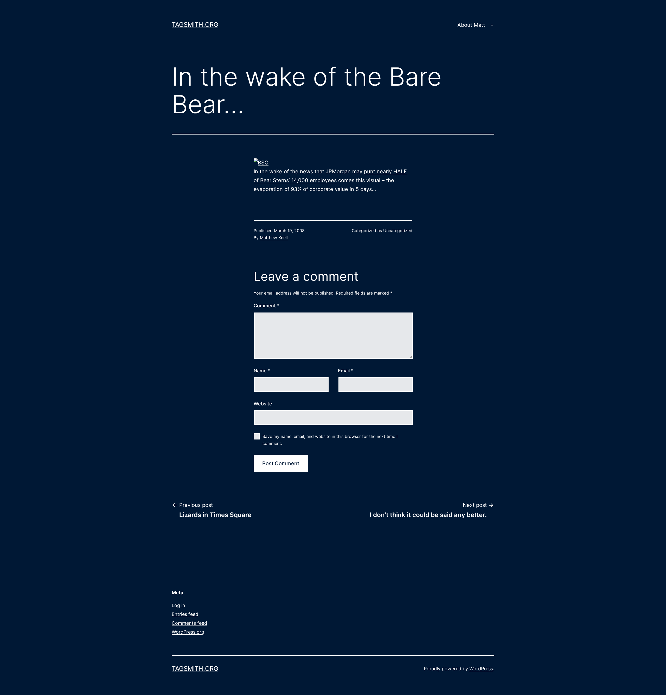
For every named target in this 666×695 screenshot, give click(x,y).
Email (345, 370)
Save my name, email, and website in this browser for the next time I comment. (330, 440)
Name (262, 370)
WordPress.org (188, 632)
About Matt (471, 25)
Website (263, 403)
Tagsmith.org (195, 24)
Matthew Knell (274, 237)
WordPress (481, 668)
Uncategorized (397, 230)
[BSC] (261, 162)
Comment (266, 305)
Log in (178, 605)
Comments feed (189, 623)
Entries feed (185, 614)
